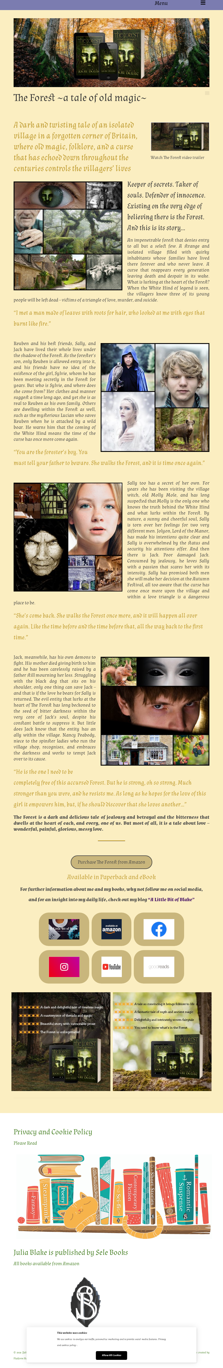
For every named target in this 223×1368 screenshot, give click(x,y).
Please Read (25, 1143)
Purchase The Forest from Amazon (111, 862)
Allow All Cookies (111, 1355)
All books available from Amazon (46, 1264)
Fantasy (36, 109)
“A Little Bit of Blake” (171, 899)
